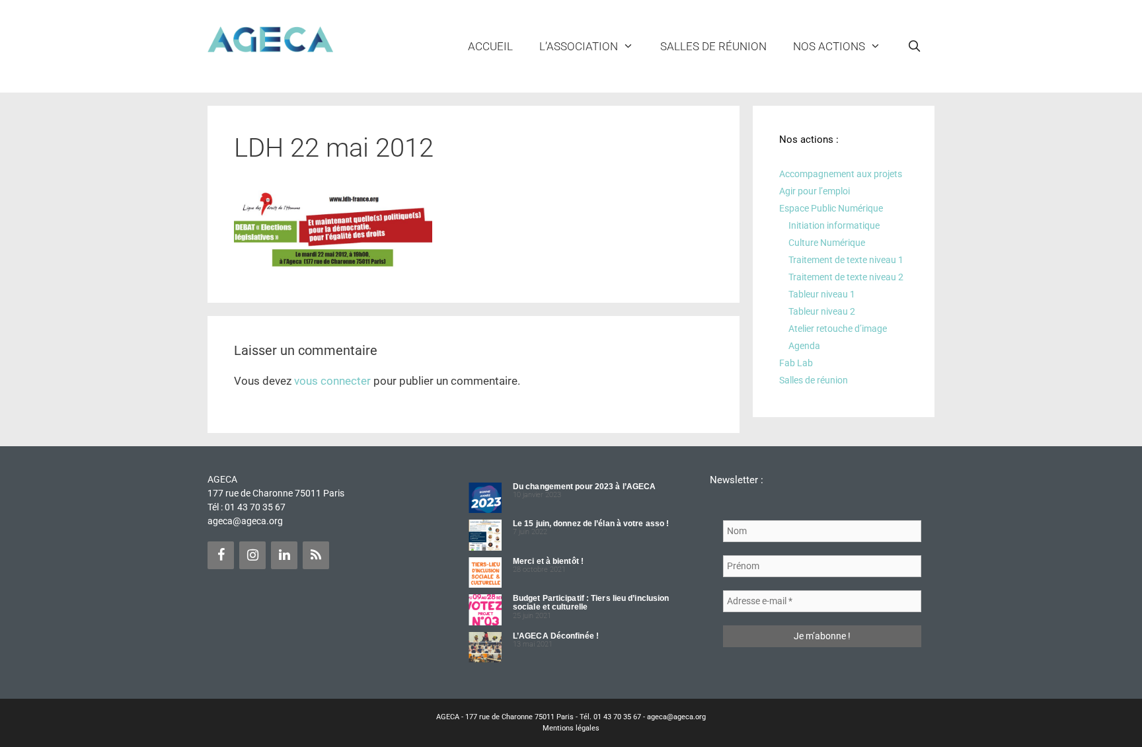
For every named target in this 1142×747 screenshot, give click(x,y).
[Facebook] (221, 555)
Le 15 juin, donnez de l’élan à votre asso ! (591, 523)
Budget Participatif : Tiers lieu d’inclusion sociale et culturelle (591, 602)
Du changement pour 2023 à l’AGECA (584, 486)
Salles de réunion (713, 46)
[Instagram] (252, 555)
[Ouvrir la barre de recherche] (914, 46)
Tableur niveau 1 (821, 294)
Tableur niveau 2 (821, 311)
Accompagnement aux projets (840, 174)
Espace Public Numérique (831, 208)
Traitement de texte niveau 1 (845, 260)
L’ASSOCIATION (578, 46)
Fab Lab (796, 363)
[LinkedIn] (284, 555)
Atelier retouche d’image (837, 328)
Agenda (804, 345)
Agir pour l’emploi (814, 191)
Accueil (490, 46)
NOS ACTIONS (829, 46)
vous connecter (332, 380)
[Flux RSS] (316, 555)
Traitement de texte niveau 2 (845, 277)
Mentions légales (571, 728)
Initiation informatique (834, 225)
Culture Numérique (826, 242)
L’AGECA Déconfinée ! (556, 636)
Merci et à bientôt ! (548, 561)
